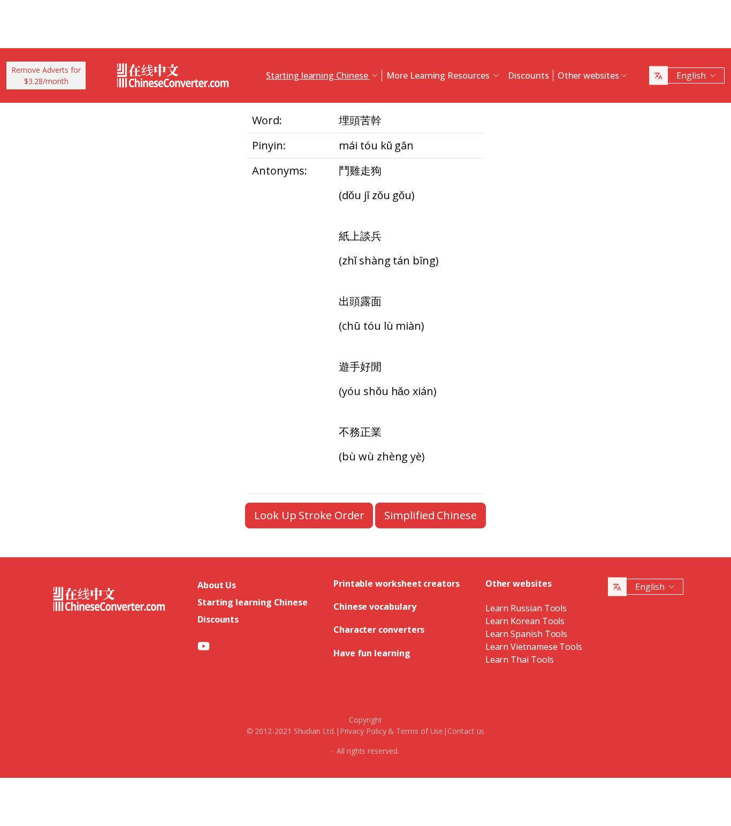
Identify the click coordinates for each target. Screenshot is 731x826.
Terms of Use (419, 731)
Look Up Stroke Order (309, 515)
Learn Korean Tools (525, 621)
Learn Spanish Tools (526, 634)
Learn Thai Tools (519, 659)
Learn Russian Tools (526, 608)
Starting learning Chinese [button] (318, 75)
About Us (216, 585)
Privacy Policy (363, 731)
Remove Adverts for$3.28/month (46, 75)
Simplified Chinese (430, 515)
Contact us (465, 731)
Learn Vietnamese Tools (533, 647)
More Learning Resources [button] (438, 75)
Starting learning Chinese (252, 602)
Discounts (528, 75)
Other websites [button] (588, 75)
